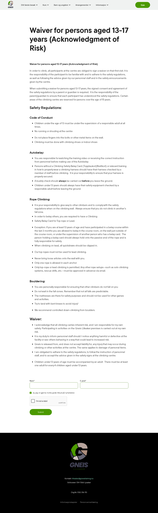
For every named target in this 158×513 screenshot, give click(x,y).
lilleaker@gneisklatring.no (82, 478)
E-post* (83, 381)
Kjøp (143, 5)
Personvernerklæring (89, 502)
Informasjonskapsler (68, 502)
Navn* (32, 381)
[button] (29, 5)
